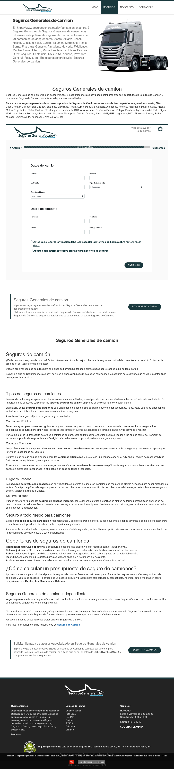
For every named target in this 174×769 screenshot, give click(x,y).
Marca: (34, 173)
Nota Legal (71, 713)
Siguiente (158, 147)
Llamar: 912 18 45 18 (130, 721)
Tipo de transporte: (97, 183)
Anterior (16, 147)
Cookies (70, 720)
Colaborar (70, 726)
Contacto (70, 729)
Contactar (146, 7)
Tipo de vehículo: (38, 192)
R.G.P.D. (70, 716)
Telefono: (93, 217)
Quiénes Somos (73, 710)
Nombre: (34, 217)
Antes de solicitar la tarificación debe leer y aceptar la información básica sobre (79, 241)
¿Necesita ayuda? (141, 129)
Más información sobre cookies (91, 762)
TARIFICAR (134, 265)
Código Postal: (96, 228)
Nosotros (127, 7)
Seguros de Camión (68, 624)
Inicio (94, 7)
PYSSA (69, 723)
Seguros (109, 7)
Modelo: (93, 173)
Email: (33, 228)
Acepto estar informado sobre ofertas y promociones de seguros (71, 250)
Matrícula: (35, 183)
